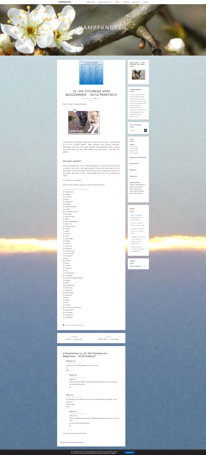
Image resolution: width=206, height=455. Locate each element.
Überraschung (70, 226)
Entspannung (70, 251)
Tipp (66, 236)
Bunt (67, 199)
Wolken (67, 229)
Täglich (68, 194)
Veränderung (70, 273)
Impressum (126, 2)
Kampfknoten (64, 2)
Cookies (145, 2)
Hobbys (68, 204)
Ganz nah (69, 246)
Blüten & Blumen (70, 206)
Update (117, 2)
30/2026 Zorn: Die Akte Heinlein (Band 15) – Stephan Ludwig (138, 239)
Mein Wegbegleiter (71, 221)
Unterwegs (69, 238)
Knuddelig (69, 275)
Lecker (68, 209)
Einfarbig (68, 214)
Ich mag (68, 197)
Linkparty (69, 180)
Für (67, 270)
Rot (67, 258)
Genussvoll (69, 256)
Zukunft (68, 234)
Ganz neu (68, 224)
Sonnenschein (70, 216)
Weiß (67, 219)
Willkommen (69, 192)
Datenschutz (136, 2)
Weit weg (69, 248)
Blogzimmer (75, 166)
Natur (67, 263)
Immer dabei (69, 253)
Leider (67, 231)
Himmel (68, 261)
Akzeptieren (129, 452)
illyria (98, 98)
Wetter (68, 243)
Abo (132, 209)
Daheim (67, 241)
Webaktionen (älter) (104, 2)
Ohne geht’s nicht (71, 211)
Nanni (68, 395)
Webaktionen (91, 2)
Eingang (68, 268)
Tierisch (68, 265)
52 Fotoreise (69, 325)
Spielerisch (69, 202)
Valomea (69, 361)
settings (114, 453)
